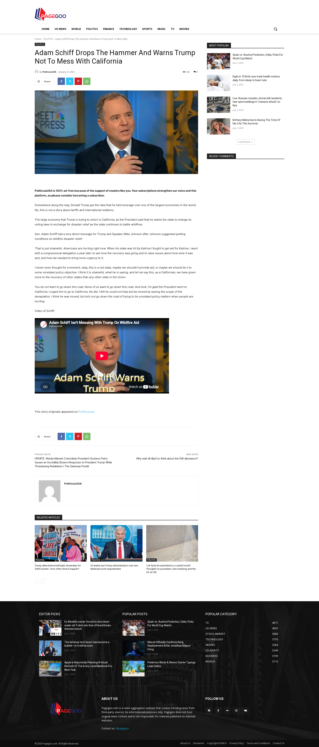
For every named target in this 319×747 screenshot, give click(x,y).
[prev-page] (37, 581)
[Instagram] (236, 710)
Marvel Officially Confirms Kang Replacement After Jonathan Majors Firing (169, 646)
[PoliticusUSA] (37, 72)
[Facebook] (61, 81)
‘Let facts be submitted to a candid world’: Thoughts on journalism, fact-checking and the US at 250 (171, 569)
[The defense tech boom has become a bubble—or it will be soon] (50, 648)
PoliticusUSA (49, 71)
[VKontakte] (245, 710)
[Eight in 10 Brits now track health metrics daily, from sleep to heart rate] (218, 83)
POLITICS (48, 39)
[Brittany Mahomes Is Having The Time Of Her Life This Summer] (218, 126)
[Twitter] (69, 81)
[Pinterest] (78, 81)
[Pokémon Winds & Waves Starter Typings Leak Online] (133, 668)
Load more (244, 141)
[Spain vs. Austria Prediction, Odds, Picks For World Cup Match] (218, 61)
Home (38, 39)
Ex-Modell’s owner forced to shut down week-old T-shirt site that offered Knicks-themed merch (88, 625)
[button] (275, 29)
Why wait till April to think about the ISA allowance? (167, 458)
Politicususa (86, 411)
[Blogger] (209, 710)
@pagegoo (122, 728)
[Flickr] (227, 710)
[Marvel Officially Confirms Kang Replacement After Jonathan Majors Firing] (133, 648)
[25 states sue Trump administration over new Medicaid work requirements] (116, 543)
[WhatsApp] (86, 81)
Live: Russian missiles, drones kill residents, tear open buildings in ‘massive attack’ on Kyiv (257, 102)
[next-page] (43, 581)
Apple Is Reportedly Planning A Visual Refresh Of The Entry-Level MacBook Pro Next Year (88, 666)
